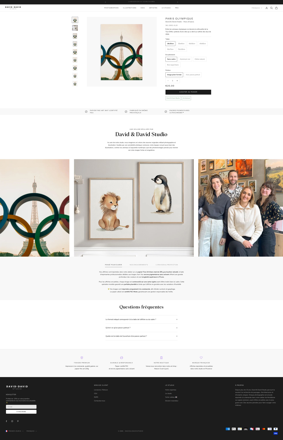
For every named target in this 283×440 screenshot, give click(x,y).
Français (256, 8)
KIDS (143, 8)
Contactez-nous (99, 401)
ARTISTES (153, 8)
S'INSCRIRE (21, 412)
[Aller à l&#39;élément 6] (75, 60)
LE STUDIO (166, 8)
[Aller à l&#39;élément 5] (75, 52)
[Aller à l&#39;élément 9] (75, 84)
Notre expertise (170, 390)
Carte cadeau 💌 (171, 397)
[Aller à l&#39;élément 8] (75, 76)
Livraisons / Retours (101, 390)
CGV (95, 393)
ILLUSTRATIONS (129, 8)
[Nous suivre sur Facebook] (6, 421)
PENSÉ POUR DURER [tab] (113, 265)
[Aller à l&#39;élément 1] (75, 20)
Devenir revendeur (171, 401)
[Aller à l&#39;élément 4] (75, 44)
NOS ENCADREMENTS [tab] (139, 265)
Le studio (168, 393)
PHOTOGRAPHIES (111, 8)
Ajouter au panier (188, 92)
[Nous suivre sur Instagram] (12, 421)
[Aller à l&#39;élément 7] (75, 68)
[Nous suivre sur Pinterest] (18, 421)
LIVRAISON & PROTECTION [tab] (167, 265)
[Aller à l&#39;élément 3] (75, 36)
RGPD (96, 397)
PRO (177, 8)
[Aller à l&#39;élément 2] (75, 28)
